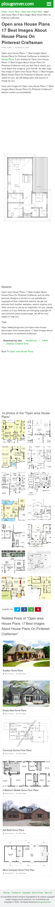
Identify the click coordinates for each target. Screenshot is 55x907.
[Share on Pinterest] (38, 609)
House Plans (6, 48)
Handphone (31, 340)
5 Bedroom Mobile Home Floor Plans (20, 790)
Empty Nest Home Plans (14, 710)
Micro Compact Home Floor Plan (18, 869)
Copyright (26, 892)
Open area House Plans (21, 351)
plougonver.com (18, 3)
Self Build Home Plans (13, 830)
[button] (48, 3)
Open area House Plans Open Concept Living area (23, 596)
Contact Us (16, 892)
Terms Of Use (37, 892)
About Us (48, 892)
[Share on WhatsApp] (31, 609)
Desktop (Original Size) (17, 343)
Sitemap (6, 892)
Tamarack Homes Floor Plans (17, 750)
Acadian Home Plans (13, 670)
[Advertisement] (27, 123)
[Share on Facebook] (24, 609)
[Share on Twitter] (17, 609)
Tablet (45, 340)
